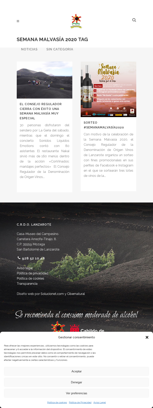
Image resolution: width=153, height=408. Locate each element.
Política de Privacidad (80, 402)
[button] (147, 337)
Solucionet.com (52, 294)
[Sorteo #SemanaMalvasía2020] (108, 89)
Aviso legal (25, 268)
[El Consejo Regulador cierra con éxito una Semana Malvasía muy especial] (44, 80)
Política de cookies (57, 402)
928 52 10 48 (33, 258)
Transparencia (27, 284)
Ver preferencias (76, 393)
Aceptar (77, 371)
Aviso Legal (99, 402)
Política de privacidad (32, 273)
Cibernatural (76, 294)
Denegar (76, 382)
